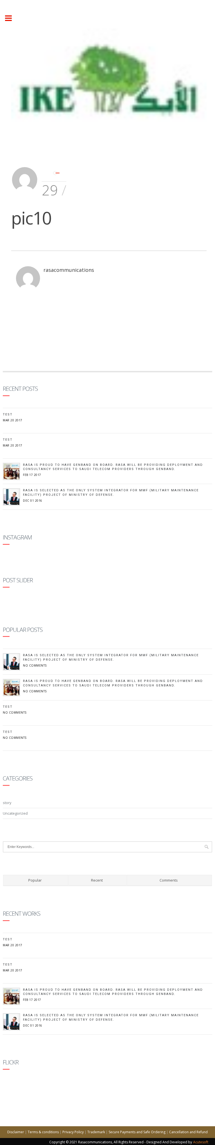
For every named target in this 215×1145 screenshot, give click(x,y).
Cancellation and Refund (188, 1132)
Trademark (96, 1132)
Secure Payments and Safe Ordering (137, 1132)
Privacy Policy (73, 1132)
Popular (35, 880)
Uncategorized (15, 813)
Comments (169, 880)
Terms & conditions (43, 1132)
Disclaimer (15, 1132)
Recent (97, 880)
